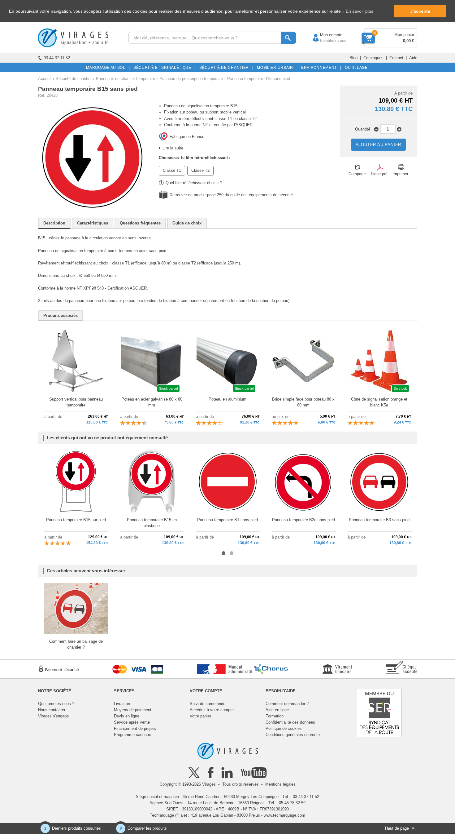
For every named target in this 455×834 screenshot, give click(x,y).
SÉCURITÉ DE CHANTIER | (225, 67)
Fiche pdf (379, 173)
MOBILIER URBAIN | (276, 67)
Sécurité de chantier (74, 78)
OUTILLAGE (355, 67)
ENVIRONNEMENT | (320, 67)
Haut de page (397, 828)
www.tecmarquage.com (284, 815)
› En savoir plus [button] (358, 11)
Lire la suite (172, 148)
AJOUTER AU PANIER (378, 144)
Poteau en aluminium (227, 399)
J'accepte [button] (420, 11)
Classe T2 (200, 170)
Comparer (357, 173)
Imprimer (400, 173)
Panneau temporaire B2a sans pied (303, 519)
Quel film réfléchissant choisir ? (194, 182)
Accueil (44, 78)
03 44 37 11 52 (57, 57)
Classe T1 (172, 170)
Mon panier (404, 34)
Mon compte (325, 35)
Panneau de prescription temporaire (191, 78)
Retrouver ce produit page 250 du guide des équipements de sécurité (231, 195)
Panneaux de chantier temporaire (125, 78)
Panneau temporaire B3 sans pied (379, 519)
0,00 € (408, 40)
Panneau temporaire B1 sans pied (227, 519)
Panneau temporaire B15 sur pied (76, 519)
